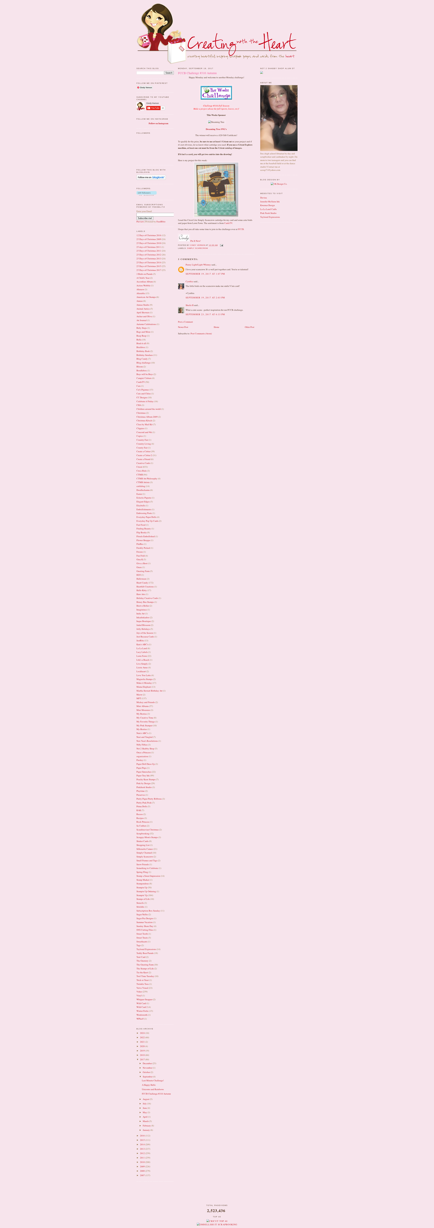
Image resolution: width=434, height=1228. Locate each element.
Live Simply (142, 663)
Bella (138, 339)
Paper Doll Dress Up (145, 763)
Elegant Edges (143, 501)
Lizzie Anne (142, 667)
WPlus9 (140, 1018)
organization (142, 756)
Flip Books (141, 532)
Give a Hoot (141, 563)
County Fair (141, 447)
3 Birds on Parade (144, 273)
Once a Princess (143, 752)
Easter (139, 493)
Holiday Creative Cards (147, 598)
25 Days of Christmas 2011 (148, 250)
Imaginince (141, 609)
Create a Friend (143, 459)
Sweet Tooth (142, 933)
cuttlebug (140, 486)
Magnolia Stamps (144, 679)
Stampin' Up (142, 895)
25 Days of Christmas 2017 (148, 270)
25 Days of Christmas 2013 (148, 258)
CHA (138, 405)
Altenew (140, 289)
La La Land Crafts (268, 209)
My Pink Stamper (144, 725)
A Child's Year (143, 277)
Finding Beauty (143, 528)
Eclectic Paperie (143, 497)
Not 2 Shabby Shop (145, 748)
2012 (142, 1153)
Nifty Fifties (141, 744)
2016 (142, 1135)
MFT (138, 698)
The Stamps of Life (145, 968)
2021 (142, 1041)
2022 (142, 1037)
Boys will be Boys (144, 374)
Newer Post (183, 327)
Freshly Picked (143, 547)
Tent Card (140, 956)
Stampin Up (141, 887)
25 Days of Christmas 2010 (148, 243)
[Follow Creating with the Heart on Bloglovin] (151, 178)
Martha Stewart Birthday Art (149, 690)
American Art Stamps (146, 297)
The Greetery (142, 960)
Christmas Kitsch (144, 420)
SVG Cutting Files (144, 929)
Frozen (139, 551)
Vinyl (139, 995)
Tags (138, 945)
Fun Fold (140, 555)
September (148, 1076)
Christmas (141, 412)
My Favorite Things (145, 721)
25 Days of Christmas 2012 (148, 254)
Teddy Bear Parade (145, 953)
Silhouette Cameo (144, 848)
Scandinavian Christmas (147, 829)
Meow (139, 694)
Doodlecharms (143, 490)
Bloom (139, 366)
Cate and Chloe (143, 393)
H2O (138, 574)
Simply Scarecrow (144, 856)
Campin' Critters (143, 378)
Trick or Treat (142, 980)
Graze (139, 567)
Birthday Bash (143, 351)
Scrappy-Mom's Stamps (147, 837)
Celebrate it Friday (145, 401)
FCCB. (241, 229)
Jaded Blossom (143, 625)
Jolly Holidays (143, 628)
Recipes (140, 818)
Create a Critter (143, 451)
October (147, 1072)
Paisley (139, 760)
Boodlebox (141, 370)
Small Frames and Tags (146, 860)
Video (139, 991)
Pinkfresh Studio (144, 787)
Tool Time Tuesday (145, 976)
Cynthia (189, 281)
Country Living (143, 443)
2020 (142, 1046)
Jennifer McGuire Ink (270, 201)
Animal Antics (143, 308)
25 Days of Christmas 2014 (148, 262)
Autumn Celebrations (146, 324)
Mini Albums (142, 706)
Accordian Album (144, 281)
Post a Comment (185, 321)
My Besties (141, 713)
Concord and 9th (144, 432)
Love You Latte (143, 675)
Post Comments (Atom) (201, 333)
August (146, 1099)
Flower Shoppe (143, 540)
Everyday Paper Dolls (146, 517)
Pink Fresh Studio (268, 213)
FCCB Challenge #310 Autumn (156, 1093)
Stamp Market (142, 879)
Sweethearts (141, 941)
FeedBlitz (160, 221)
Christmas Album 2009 (147, 416)
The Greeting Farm (145, 964)
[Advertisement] (217, 1196)
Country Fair (142, 439)
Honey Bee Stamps (145, 601)
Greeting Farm (143, 571)
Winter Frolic (142, 1010)
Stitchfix (140, 906)
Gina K (139, 559)
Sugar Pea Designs (144, 918)
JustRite (140, 640)
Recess (139, 814)
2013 (142, 1148)
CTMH (139, 474)
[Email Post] (221, 245)
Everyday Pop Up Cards (147, 520)
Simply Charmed (144, 852)
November (148, 1067)
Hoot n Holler (142, 605)
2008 (142, 1170)
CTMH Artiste (143, 482)
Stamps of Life (143, 898)
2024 (142, 1032)
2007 (142, 1175)
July (145, 1103)
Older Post (249, 327)
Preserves (140, 794)
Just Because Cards (145, 636)
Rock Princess (142, 821)
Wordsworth (141, 1014)
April (145, 1116)
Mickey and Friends (145, 702)
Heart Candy (142, 582)
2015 (142, 1139)
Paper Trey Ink (143, 775)
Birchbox (140, 347)
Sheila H (189, 305)
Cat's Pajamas (142, 389)
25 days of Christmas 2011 (148, 246)
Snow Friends (142, 864)
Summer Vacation (144, 922)
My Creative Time (144, 717)
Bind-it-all (141, 343)
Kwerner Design (267, 205)
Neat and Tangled (144, 736)
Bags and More (143, 331)
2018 (142, 1055)
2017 (142, 1059)
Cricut (139, 466)
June (145, 1107)
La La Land (141, 648)
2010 (142, 1162)
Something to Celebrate (147, 868)
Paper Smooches (143, 771)
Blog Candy (142, 358)
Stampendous (142, 883)
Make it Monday (144, 682)
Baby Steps (141, 327)
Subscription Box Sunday (148, 910)
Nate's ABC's (142, 733)
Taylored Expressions (146, 949)
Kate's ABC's (142, 644)
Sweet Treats (142, 937)
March (146, 1121)
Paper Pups (141, 767)
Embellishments (143, 509)
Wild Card (141, 1003)
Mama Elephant (143, 686)
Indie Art (140, 613)
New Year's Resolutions (147, 740)
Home (216, 327)
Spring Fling (142, 872)
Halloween (141, 578)
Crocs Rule (141, 470)
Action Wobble (143, 285)
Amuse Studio (142, 304)
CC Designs (141, 397)
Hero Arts (140, 594)
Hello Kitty (141, 590)
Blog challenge (143, 362)
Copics (139, 435)
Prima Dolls (141, 806)
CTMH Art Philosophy (146, 478)
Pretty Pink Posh (144, 802)
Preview (140, 221)
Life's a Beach (142, 659)
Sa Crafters (141, 825)
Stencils (140, 902)
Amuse (139, 300)
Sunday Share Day (144, 926)
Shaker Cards (142, 841)
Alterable (140, 293)
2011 (142, 1157)
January (146, 1129)
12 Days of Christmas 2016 (148, 235)
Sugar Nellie (142, 914)
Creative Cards (143, 463)
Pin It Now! (195, 240)
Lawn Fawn (141, 655)
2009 (142, 1166)
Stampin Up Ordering (146, 891)
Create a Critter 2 (144, 455)
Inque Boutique (143, 621)
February (147, 1125)
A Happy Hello (149, 1084)
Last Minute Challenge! (153, 1080)
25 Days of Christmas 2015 (148, 266)
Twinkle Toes (142, 983)
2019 (142, 1050)
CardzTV (140, 381)
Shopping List (143, 845)
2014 (142, 1144)
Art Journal (141, 320)
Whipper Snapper (144, 999)
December (147, 1063)
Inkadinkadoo (142, 617)
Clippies (140, 428)
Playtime (140, 790)
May (145, 1112)
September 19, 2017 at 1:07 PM (205, 273)
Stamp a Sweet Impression (148, 875)
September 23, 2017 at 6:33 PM (205, 314)
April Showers (142, 312)
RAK (138, 810)
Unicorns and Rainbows (153, 1089)
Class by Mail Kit (144, 424)
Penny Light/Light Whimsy (198, 264)
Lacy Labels (142, 652)
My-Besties (141, 729)
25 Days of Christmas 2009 (148, 239)
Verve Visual (142, 987)
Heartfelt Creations (145, 586)
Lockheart (141, 671)
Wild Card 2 (142, 1007)
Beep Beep (141, 335)
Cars (138, 385)
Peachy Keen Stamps (145, 779)
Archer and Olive (144, 316)
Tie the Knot (142, 972)
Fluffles (139, 543)
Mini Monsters (143, 710)
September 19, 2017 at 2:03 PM (205, 297)
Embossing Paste (144, 513)
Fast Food (140, 524)
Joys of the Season (144, 632)
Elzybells (140, 505)
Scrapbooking (142, 833)
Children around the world (148, 408)
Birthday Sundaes (144, 355)
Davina (263, 197)
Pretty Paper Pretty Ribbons (149, 798)
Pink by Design (143, 783)
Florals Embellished (145, 536)
